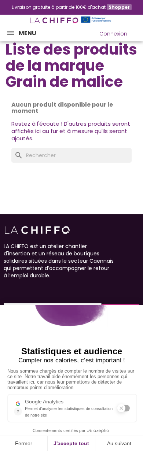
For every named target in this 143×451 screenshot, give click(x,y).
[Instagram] (20, 290)
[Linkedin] (47, 290)
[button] (79, 33)
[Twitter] (60, 290)
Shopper (119, 7)
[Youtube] (33, 290)
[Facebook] (7, 290)
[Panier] (137, 32)
